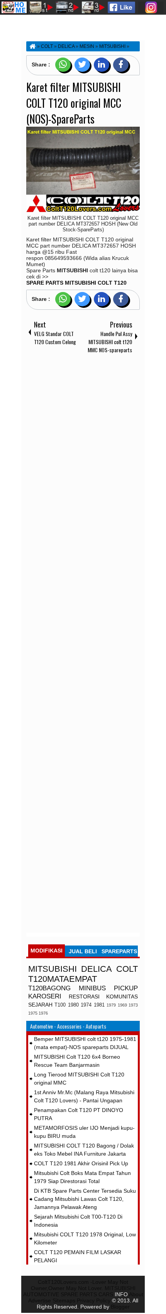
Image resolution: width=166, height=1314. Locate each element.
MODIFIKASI (46, 950)
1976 (43, 1013)
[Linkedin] (101, 65)
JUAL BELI (83, 951)
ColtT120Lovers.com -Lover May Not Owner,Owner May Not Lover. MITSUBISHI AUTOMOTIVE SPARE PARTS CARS (79, 1288)
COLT (127, 969)
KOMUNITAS (122, 996)
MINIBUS (92, 988)
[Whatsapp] (63, 65)
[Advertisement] (83, 645)
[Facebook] (121, 65)
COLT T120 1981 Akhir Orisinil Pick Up (81, 1163)
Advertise (39, 1300)
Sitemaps (64, 1300)
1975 (32, 1013)
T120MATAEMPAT (62, 979)
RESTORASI (84, 996)
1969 (122, 1005)
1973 (133, 1005)
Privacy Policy (93, 1300)
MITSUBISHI (52, 969)
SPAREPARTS (119, 951)
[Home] (32, 46)
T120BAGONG (49, 988)
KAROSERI (44, 996)
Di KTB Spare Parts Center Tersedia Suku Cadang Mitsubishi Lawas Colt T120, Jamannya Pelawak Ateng (85, 1199)
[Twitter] (82, 65)
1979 (111, 1005)
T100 (60, 1005)
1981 (99, 1005)
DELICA (96, 969)
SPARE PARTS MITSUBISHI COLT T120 (76, 283)
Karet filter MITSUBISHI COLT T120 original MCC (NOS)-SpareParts (73, 103)
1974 (86, 1005)
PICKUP (126, 988)
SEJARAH (40, 1005)
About (136, 1294)
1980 (73, 1005)
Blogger (120, 1307)
